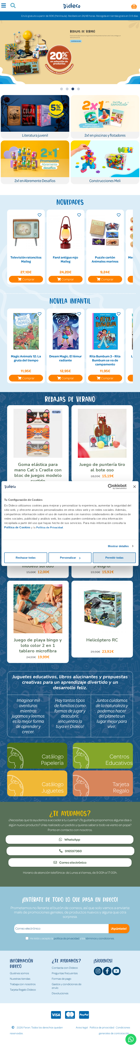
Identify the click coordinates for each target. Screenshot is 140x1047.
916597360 (73, 851)
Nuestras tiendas (20, 978)
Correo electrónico (72, 862)
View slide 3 (72, 89)
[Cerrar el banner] (134, 486)
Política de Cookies (17, 527)
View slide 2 (67, 89)
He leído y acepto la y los (72, 938)
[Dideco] (71, 6)
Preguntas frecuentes (65, 973)
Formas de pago (61, 978)
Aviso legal (82, 1027)
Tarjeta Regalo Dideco (23, 989)
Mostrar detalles (118, 546)
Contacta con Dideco (65, 967)
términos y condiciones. (100, 938)
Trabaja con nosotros (23, 984)
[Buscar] (11, 6)
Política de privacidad (102, 1027)
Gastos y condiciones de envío (66, 986)
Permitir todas (114, 557)
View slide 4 (78, 89)
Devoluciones (60, 993)
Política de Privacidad (49, 527)
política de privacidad (66, 938)
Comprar (28, 279)
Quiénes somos (19, 973)
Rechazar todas (26, 557)
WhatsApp (72, 839)
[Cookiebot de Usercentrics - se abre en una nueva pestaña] (111, 486)
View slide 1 (61, 89)
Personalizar (68, 557)
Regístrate (74, 39)
